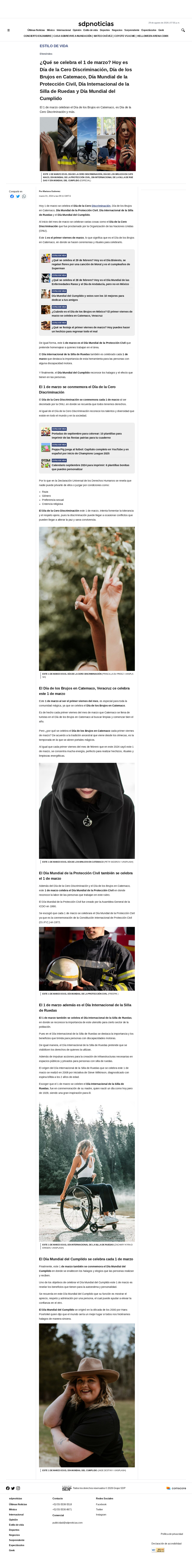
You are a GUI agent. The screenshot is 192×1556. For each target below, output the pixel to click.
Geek (161, 30)
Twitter (99, 1509)
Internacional (64, 30)
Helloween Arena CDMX (152, 36)
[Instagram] (18, 1488)
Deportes (105, 30)
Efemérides (46, 54)
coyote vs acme (124, 36)
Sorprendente (131, 30)
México (51, 30)
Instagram (101, 1514)
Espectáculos (148, 30)
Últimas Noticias (36, 30)
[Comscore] (176, 1488)
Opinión (77, 30)
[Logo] (96, 24)
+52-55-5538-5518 (62, 1504)
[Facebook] (12, 196)
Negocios (117, 30)
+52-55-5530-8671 (62, 1509)
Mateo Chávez (103, 36)
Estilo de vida (90, 30)
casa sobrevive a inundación (72, 36)
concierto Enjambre (37, 36)
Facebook (101, 1504)
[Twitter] (18, 196)
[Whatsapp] (24, 196)
